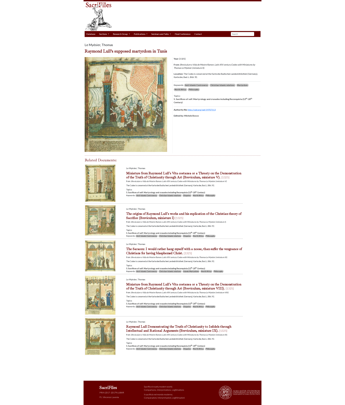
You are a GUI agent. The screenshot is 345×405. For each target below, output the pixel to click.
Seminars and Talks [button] (160, 34)
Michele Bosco (191, 115)
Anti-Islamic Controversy (196, 85)
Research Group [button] (120, 34)
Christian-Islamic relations (222, 85)
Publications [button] (140, 34)
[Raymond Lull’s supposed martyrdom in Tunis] (126, 104)
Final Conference (182, 34)
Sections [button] (103, 34)
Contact (198, 34)
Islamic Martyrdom (191, 271)
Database (90, 34)
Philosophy (194, 89)
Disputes (187, 196)
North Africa (180, 89)
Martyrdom (242, 85)
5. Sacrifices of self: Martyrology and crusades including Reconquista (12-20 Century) (213, 100)
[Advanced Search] (258, 34)
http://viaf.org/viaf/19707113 (202, 109)
